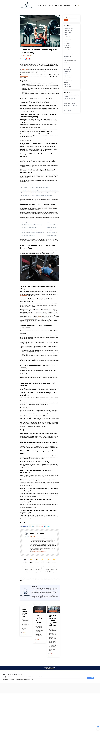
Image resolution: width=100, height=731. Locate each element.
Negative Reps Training (30, 571)
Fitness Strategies (67, 56)
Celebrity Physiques (67, 36)
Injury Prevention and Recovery (70, 60)
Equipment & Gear (67, 47)
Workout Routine (53, 611)
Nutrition (65, 73)
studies (39, 316)
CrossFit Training (67, 43)
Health (65, 58)
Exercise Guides (39, 611)
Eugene (32, 536)
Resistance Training (67, 5)
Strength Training (50, 571)
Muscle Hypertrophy (45, 569)
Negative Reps (54, 569)
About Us (39, 5)
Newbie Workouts (67, 71)
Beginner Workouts (67, 32)
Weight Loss (66, 82)
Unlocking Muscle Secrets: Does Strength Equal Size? (29, 580)
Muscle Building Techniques (28, 569)
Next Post (56, 577)
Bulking (65, 34)
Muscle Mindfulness (67, 69)
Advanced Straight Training (48, 5)
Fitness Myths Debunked (68, 54)
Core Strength (66, 41)
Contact (74, 5)
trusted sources (23, 295)
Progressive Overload (68, 75)
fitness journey (25, 69)
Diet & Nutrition (67, 45)
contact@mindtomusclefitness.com (39, 551)
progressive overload (41, 571)
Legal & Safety (66, 62)
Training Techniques (67, 80)
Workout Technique (58, 5)
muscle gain (37, 569)
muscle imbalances (24, 76)
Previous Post (23, 577)
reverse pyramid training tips (31, 319)
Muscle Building (67, 67)
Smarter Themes (51, 668)
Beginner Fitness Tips (68, 30)
